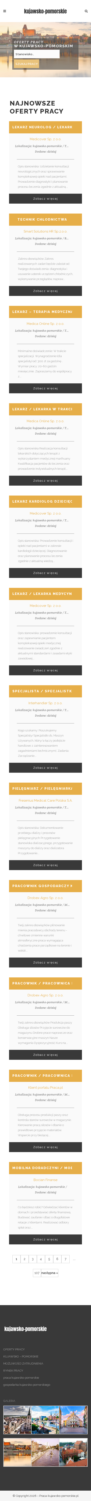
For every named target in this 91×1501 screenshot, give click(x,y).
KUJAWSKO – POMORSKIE (20, 1356)
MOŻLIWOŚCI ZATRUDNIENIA (23, 1363)
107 (36, 1273)
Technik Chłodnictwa (42, 219)
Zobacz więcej (45, 198)
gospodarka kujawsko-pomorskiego (26, 1384)
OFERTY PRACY (14, 1349)
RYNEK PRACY (13, 1370)
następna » (49, 1273)
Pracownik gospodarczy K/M (45, 886)
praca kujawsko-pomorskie (21, 1377)
